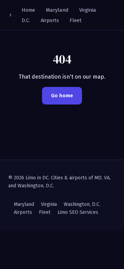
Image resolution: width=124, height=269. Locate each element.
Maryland (57, 10)
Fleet (76, 20)
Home (28, 10)
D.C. (26, 20)
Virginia (87, 10)
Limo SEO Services (78, 212)
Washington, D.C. (82, 204)
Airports (50, 20)
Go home (62, 95)
